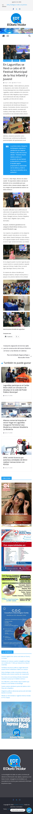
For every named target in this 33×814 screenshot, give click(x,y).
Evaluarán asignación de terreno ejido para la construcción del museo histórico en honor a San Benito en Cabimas (17, 348)
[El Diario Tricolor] (3, 36)
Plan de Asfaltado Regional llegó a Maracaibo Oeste (18, 356)
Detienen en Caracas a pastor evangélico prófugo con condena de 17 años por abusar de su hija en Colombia (15, 663)
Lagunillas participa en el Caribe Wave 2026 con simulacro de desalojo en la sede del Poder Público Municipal (16, 388)
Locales (23, 60)
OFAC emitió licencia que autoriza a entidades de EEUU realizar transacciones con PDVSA (15, 461)
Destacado (16, 60)
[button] (29, 810)
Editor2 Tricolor (17, 82)
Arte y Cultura (7, 60)
